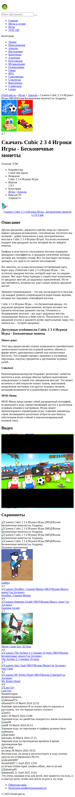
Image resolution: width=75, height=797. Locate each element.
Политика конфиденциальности (27, 787)
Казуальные (15, 60)
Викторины (15, 82)
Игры (11, 26)
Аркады (13, 48)
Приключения (16, 45)
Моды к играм (16, 23)
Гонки (12, 70)
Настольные (15, 51)
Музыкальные (16, 64)
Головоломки (16, 67)
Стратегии (14, 79)
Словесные (15, 86)
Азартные (14, 57)
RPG (11, 73)
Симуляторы (15, 76)
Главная (13, 20)
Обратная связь (17, 784)
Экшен (12, 41)
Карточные (15, 54)
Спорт (12, 89)
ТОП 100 (13, 30)
